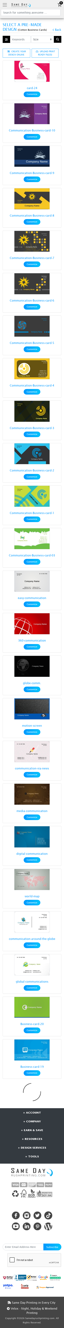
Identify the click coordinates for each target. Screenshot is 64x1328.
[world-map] (32, 879)
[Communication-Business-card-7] (32, 241)
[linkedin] (27, 1226)
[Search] (57, 39)
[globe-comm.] (32, 666)
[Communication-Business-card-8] (32, 198)
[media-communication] (32, 794)
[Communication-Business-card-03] (32, 538)
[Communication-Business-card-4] (32, 368)
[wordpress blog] (48, 1226)
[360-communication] (32, 623)
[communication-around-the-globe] (32, 922)
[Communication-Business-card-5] (32, 326)
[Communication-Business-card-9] (32, 156)
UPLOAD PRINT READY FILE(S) (46, 53)
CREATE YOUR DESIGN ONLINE (17, 53)
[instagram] (27, 1215)
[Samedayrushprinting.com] (20, 5)
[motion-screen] (32, 709)
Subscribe (52, 1247)
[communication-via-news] (32, 751)
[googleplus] (8, 1277)
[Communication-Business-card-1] (32, 496)
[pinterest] (37, 1226)
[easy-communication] (32, 581)
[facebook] (16, 1215)
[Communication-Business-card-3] (32, 411)
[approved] (45, 1287)
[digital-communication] (32, 836)
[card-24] (32, 71)
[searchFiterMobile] (6, 39)
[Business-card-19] (32, 1050)
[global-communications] (32, 964)
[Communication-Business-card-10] (32, 113)
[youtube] (16, 1226)
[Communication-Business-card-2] (32, 453)
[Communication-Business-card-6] (32, 283)
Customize (32, 94)
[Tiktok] (48, 1215)
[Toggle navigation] (5, 4)
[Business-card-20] (32, 1007)
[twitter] (37, 1215)
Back (58, 29)
